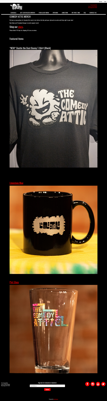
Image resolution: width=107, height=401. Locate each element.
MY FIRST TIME (76, 12)
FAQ (85, 12)
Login (105, 1)
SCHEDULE (13, 12)
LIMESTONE (65, 12)
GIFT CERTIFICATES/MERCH (27, 12)
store (20, 27)
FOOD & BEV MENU (44, 12)
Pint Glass (14, 282)
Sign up (100, 1)
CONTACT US (93, 12)
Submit (47, 389)
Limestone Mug (16, 183)
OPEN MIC (55, 12)
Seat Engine (56, 399)
